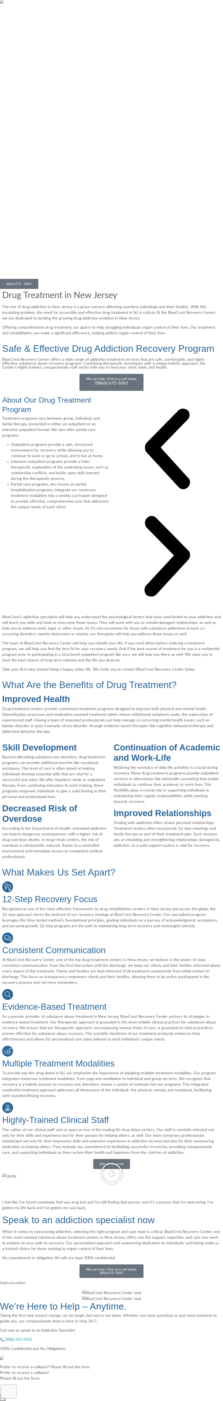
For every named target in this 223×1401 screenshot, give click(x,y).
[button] (167, 449)
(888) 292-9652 (18, 1340)
